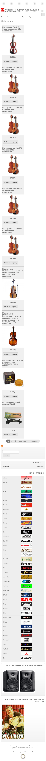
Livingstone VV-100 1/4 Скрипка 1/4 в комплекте (12, 69)
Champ (5, 523)
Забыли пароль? (28, 752)
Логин (15, 752)
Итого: (39, 466)
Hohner (5, 545)
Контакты (40, 746)
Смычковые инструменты (14, 16)
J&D (4, 554)
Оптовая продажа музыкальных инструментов (22, 11)
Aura (4, 496)
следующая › (23, 441)
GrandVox (6, 541)
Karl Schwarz (7, 559)
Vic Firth (5, 649)
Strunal (5, 631)
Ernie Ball (6, 536)
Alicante (5, 482)
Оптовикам (32, 746)
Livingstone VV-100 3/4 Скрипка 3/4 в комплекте (12, 190)
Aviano (5, 500)
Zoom (4, 658)
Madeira (5, 586)
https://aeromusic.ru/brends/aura (23, 748)
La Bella (5, 572)
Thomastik (6, 640)
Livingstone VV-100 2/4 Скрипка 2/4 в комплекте (12, 150)
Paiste (5, 599)
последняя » (34, 441)
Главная (3, 16)
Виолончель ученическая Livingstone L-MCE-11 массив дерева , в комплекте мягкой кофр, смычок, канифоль (11, 318)
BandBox (5, 505)
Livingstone (6, 581)
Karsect (5, 563)
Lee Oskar (6, 577)
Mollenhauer (6, 590)
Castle (5, 518)
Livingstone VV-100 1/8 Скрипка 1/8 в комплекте (12, 109)
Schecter (5, 608)
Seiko (4, 613)
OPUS (5, 595)
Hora (4, 550)
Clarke (5, 527)
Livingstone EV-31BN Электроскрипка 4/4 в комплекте (11, 29)
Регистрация (20, 752)
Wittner (5, 653)
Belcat (5, 514)
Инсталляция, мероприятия (18, 746)
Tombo (5, 644)
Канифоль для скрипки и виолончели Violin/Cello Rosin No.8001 (12, 363)
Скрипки (24, 16)
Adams (5, 478)
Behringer (6, 509)
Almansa (5, 487)
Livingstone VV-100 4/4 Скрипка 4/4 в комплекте (12, 230)
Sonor (4, 626)
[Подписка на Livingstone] (23, 446)
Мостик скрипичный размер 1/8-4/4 (11, 403)
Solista (5, 622)
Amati (4, 491)
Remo (4, 604)
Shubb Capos (7, 617)
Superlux (5, 635)
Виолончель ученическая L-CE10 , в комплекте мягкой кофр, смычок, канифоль (12, 272)
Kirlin (4, 568)
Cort (4, 532)
